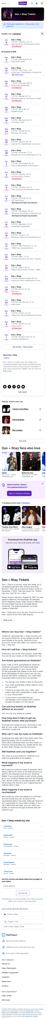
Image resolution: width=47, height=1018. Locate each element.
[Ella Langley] (31, 519)
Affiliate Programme (10, 972)
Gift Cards (6, 1000)
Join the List (22, 893)
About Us (6, 964)
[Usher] (11, 465)
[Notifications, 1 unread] (42, 3)
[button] (9, 3)
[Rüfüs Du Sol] (31, 465)
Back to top (8, 620)
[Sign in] (36, 3)
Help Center (7, 995)
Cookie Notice (13, 1012)
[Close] (42, 483)
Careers (5, 986)
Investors (6, 977)
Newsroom (6, 981)
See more (22, 441)
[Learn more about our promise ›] (9, 935)
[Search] (31, 3)
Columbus (16, 34)
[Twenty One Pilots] (11, 519)
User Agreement (28, 1011)
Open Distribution (9, 968)
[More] (42, 10)
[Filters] (42, 33)
